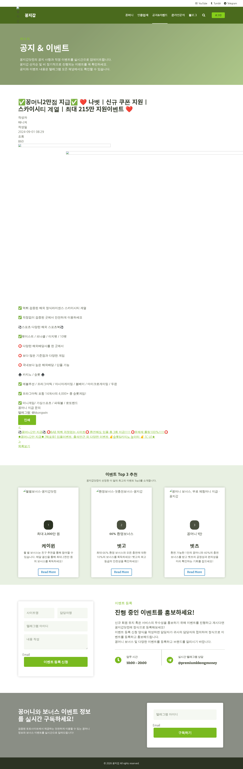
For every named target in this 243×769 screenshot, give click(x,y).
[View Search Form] (204, 15)
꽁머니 (129, 15)
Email (26, 654)
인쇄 (27, 420)
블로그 (193, 15)
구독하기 (185, 733)
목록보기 (24, 446)
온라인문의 (178, 15)
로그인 (218, 15)
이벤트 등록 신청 (56, 662)
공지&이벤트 (160, 15)
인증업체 (142, 15)
